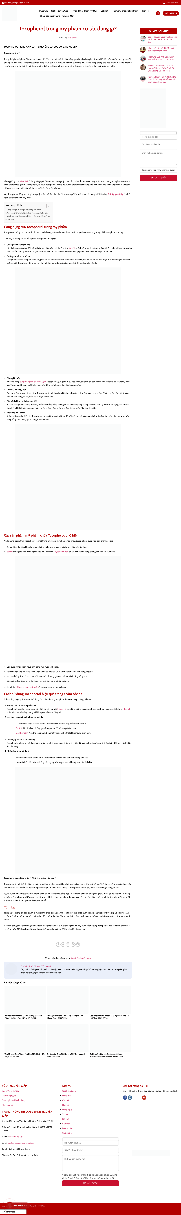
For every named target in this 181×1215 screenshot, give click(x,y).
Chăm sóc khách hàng (50, 16)
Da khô (19, 728)
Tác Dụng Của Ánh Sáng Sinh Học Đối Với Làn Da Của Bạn (161, 58)
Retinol (126, 709)
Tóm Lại (10, 219)
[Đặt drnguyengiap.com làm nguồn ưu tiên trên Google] (151, 1152)
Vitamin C (61, 709)
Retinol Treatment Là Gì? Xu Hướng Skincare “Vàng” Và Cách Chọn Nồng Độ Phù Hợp (162, 68)
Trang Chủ (43, 11)
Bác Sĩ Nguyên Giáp (59, 11)
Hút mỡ (65, 1105)
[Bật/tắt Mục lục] (47, 206)
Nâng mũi (66, 1095)
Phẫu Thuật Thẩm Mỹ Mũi (85, 11)
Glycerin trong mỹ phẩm (28, 687)
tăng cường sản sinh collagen (33, 381)
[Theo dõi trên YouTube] (144, 1097)
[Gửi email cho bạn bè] (68, 944)
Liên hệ (65, 1119)
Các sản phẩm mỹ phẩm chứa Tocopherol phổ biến (27, 213)
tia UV (72, 248)
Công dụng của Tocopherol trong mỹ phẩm (24, 209)
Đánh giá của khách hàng (13, 1100)
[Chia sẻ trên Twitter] (63, 944)
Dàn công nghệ (9, 1095)
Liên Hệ (145, 11)
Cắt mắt (104, 11)
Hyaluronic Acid (62, 551)
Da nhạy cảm (22, 733)
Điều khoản (67, 1128)
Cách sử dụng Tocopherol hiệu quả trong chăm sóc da (28, 216)
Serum (10, 551)
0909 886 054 (16, 1136)
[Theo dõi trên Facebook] (125, 1097)
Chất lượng (67, 1133)
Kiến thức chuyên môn (81, 958)
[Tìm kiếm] (158, 13)
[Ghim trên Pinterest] (73, 944)
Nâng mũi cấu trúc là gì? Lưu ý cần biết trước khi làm (161, 49)
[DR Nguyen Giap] (18, 13)
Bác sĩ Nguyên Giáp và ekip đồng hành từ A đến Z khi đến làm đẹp (162, 39)
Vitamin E (24, 181)
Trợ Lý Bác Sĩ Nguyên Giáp (36, 966)
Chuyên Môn (68, 16)
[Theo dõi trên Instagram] (130, 1097)
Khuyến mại (7, 1105)
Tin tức (65, 1114)
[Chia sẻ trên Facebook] (58, 944)
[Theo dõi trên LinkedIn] (139, 1097)
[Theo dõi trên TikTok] (134, 1097)
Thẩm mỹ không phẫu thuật (125, 11)
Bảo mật (66, 1123)
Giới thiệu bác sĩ (69, 1091)
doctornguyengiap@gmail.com (21, 1143)
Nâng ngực (67, 1109)
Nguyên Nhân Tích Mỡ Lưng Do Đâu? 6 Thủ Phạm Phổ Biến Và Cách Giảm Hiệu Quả (162, 79)
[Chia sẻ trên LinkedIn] (77, 944)
